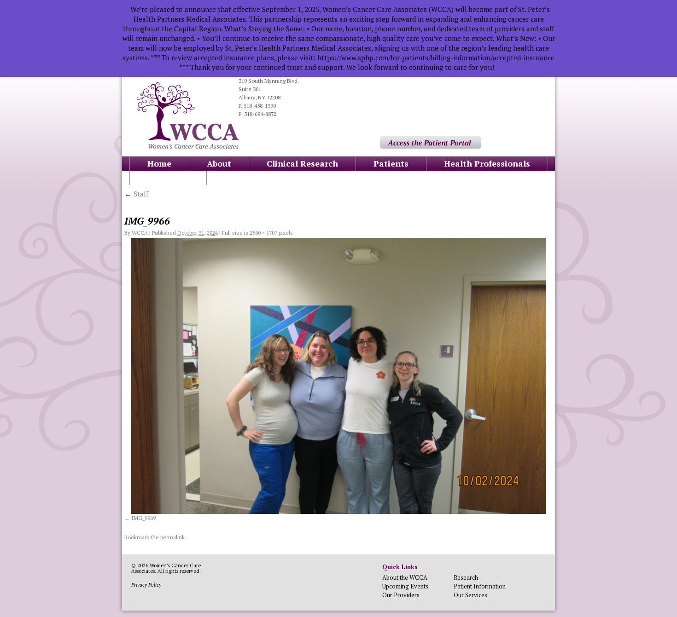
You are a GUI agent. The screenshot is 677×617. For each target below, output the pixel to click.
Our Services (470, 595)
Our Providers (401, 595)
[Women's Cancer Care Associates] (188, 146)
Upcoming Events (405, 586)
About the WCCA (404, 577)
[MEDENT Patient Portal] (430, 146)
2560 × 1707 (263, 232)
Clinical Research (302, 163)
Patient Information (480, 586)
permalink (172, 537)
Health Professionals (487, 163)
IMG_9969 (143, 517)
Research (466, 577)
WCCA (140, 232)
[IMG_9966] (338, 376)
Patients (391, 163)
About (219, 163)
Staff (136, 193)
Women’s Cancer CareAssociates (166, 568)
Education (168, 177)
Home (159, 163)
